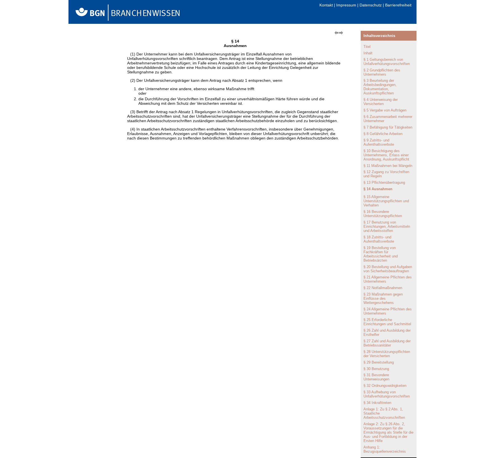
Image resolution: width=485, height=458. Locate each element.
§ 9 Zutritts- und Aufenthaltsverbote (378, 142)
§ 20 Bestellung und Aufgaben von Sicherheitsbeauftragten (387, 269)
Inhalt (367, 53)
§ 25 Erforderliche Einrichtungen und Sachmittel (387, 322)
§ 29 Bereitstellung (378, 362)
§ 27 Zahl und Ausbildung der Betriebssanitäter (387, 343)
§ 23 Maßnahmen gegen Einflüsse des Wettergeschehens (383, 298)
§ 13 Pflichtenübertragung (384, 182)
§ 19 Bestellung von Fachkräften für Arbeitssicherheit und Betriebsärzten (380, 254)
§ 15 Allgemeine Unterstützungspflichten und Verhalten (386, 201)
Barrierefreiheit (398, 5)
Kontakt (326, 5)
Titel (366, 47)
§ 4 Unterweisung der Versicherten (380, 101)
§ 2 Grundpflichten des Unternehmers (381, 72)
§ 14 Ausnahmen (377, 189)
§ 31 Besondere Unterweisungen (376, 377)
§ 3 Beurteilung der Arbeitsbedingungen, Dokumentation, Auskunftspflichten (380, 86)
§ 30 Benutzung (376, 369)
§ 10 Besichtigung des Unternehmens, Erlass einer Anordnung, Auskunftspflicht (386, 155)
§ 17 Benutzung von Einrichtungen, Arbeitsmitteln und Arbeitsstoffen (386, 226)
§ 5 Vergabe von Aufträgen (384, 110)
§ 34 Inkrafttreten (377, 403)
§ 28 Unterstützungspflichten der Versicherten (386, 354)
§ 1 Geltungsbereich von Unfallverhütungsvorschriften (386, 61)
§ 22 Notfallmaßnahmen (382, 288)
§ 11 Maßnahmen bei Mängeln (387, 166)
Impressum (346, 5)
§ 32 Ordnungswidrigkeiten (384, 385)
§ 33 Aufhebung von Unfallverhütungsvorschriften (386, 394)
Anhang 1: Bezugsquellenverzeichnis (384, 449)
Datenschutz (371, 5)
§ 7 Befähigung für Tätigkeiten (387, 127)
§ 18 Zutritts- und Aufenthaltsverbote (378, 239)
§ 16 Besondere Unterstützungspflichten (382, 214)
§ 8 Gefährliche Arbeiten (382, 134)
